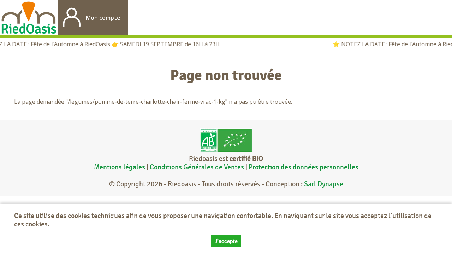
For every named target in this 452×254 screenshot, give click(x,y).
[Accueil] (29, 17)
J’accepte (226, 241)
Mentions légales (119, 167)
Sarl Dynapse (323, 184)
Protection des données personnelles (303, 167)
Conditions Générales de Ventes (197, 167)
